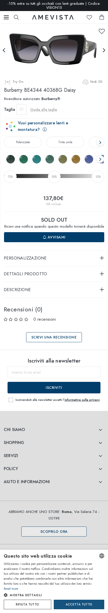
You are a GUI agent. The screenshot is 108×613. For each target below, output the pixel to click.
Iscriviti (54, 387)
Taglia (9, 109)
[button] (49, 595)
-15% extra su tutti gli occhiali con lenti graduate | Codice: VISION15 (54, 6)
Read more (11, 588)
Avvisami (56, 237)
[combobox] (101, 555)
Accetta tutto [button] (79, 604)
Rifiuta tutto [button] (27, 604)
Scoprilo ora (54, 531)
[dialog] (54, 581)
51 (21, 109)
